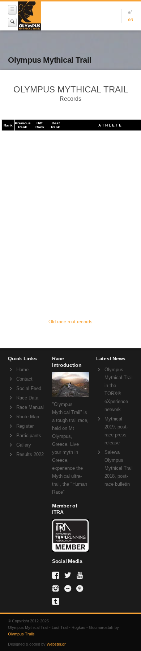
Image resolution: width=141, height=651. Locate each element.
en (130, 19)
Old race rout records (70, 321)
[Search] (12, 22)
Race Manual (30, 407)
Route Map (27, 416)
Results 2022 (30, 454)
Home (22, 369)
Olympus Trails (21, 634)
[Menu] (12, 9)
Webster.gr (56, 644)
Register (25, 426)
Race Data (27, 398)
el (130, 12)
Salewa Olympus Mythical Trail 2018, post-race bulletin (118, 468)
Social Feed (28, 388)
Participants (28, 435)
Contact (24, 379)
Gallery (23, 445)
